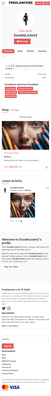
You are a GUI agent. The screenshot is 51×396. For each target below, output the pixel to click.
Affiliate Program (9, 361)
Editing (27, 190)
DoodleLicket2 (13, 153)
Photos (30, 51)
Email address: (10, 326)
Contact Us (6, 367)
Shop (20, 51)
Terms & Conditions (10, 370)
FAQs (4, 358)
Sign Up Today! (11, 266)
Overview (8, 51)
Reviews (42, 51)
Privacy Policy (7, 374)
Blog (4, 355)
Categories (6, 364)
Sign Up (7, 346)
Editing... (8, 156)
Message (23, 41)
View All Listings (25, 117)
